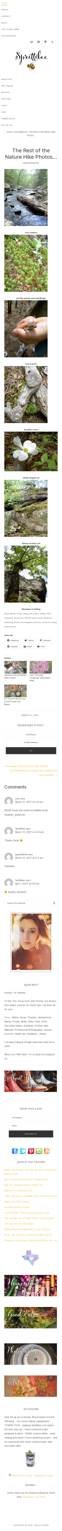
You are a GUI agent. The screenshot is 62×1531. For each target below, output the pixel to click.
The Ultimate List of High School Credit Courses (29, 1218)
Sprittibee (20, 828)
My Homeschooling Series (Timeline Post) (26, 1179)
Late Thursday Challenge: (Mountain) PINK (40, 678)
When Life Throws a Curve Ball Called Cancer (28, 1234)
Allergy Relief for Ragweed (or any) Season (27, 1229)
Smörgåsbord (31, 163)
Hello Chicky (42, 1525)
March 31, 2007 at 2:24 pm (29, 832)
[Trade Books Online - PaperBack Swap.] (31, 1475)
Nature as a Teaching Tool (18, 1190)
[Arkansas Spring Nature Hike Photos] (15, 667)
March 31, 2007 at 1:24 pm (29, 802)
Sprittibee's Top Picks (34, 1496)
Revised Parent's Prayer (16, 1207)
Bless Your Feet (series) (16, 1201)
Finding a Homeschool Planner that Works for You (30, 1240)
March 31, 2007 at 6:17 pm (29, 857)
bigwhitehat (21, 854)
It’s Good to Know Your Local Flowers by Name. (15, 701)
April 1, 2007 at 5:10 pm (27, 883)
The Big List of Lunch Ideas (18, 1223)
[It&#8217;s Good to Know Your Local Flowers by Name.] (15, 691)
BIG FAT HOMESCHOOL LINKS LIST (23, 1185)
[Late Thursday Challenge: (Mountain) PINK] (41, 667)
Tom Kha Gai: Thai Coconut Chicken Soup (26, 1212)
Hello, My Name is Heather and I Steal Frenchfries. (31, 1196)
